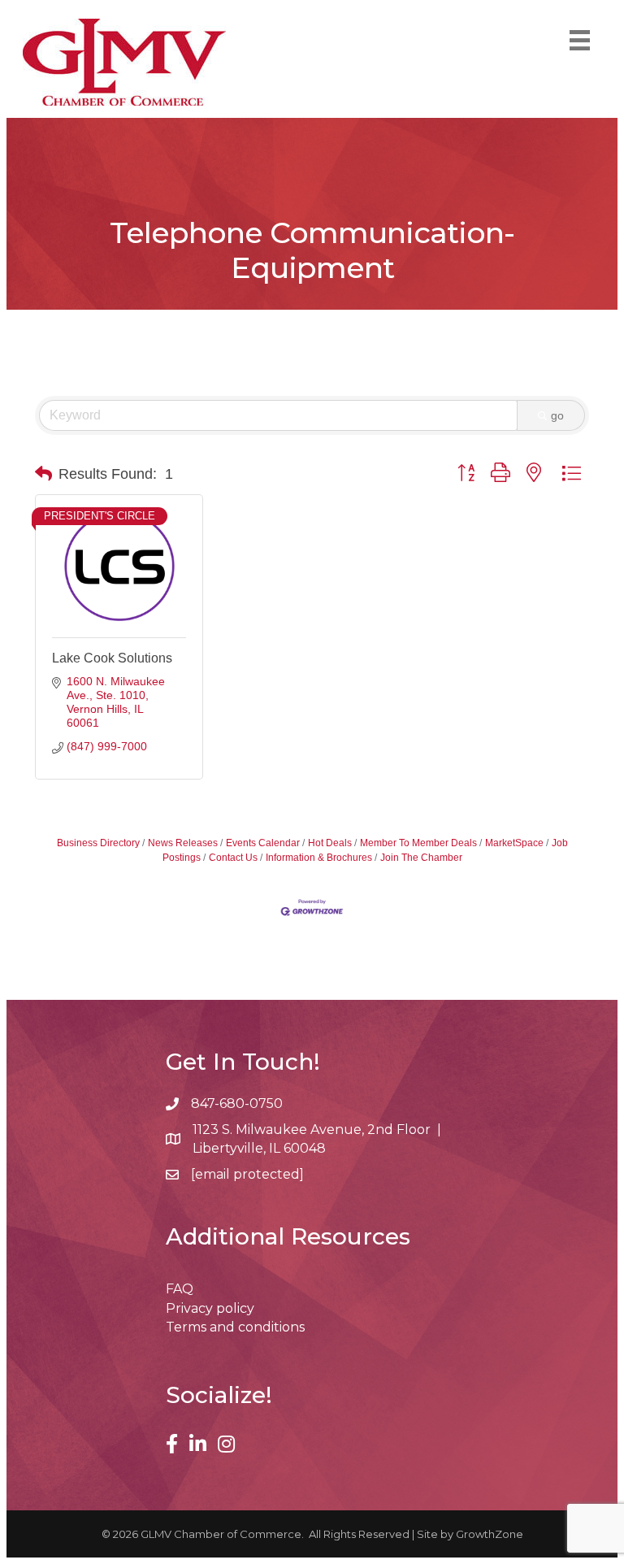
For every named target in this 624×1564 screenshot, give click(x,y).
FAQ (179, 1289)
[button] (43, 474)
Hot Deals (330, 843)
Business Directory (98, 843)
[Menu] (579, 40)
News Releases (183, 843)
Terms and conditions (235, 1327)
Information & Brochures (319, 857)
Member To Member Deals (418, 843)
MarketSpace (514, 843)
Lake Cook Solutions (112, 658)
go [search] (557, 415)
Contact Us (233, 857)
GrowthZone (489, 1533)
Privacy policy (210, 1308)
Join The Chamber (421, 857)
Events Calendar (263, 843)
